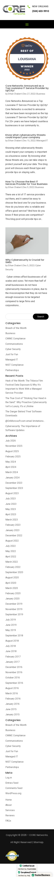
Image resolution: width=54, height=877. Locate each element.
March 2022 (11, 561)
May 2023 (10, 509)
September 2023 (14, 488)
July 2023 (10, 498)
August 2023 (12, 493)
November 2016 (13, 672)
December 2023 (13, 482)
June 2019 (10, 625)
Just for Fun (11, 354)
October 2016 (12, 677)
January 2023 (12, 530)
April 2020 (10, 582)
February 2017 (13, 656)
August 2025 (12, 451)
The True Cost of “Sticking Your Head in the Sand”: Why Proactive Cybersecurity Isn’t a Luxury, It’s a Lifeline (26, 402)
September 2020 (14, 572)
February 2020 (13, 593)
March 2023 (11, 519)
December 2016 (13, 667)
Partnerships (12, 370)
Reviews (10, 815)
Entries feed (11, 782)
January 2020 (12, 598)
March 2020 (11, 588)
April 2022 (10, 556)
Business (41, 94)
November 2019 (13, 609)
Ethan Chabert (15, 94)
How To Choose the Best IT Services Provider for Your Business (26, 183)
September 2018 (14, 635)
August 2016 (12, 688)
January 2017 (12, 661)
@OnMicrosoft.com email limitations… (25, 421)
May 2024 (10, 461)
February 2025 (13, 456)
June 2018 (10, 651)
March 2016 (11, 693)
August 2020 (12, 577)
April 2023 (10, 514)
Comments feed (13, 788)
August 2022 (12, 540)
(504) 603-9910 (40, 11)
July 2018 (10, 646)
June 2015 (10, 709)
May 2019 (10, 630)
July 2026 (10, 440)
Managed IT (42, 140)
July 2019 (10, 619)
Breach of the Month (16, 328)
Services (10, 810)
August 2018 (12, 640)
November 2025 (13, 445)
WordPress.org (13, 793)
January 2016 (12, 703)
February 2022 (13, 567)
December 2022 (13, 535)
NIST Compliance (14, 364)
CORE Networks (38, 835)
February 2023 (13, 524)
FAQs (8, 820)
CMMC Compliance (15, 338)
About (8, 805)
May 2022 (10, 551)
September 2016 (14, 683)
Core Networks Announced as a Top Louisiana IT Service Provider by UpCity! (27, 88)
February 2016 (13, 698)
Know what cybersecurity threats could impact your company (25, 136)
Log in (8, 777)
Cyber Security (13, 349)
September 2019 (14, 614)
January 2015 (12, 714)
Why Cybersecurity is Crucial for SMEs (24, 261)
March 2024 (11, 472)
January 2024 (12, 477)
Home (8, 799)
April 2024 (10, 467)
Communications (14, 343)
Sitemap (38, 842)
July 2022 (10, 546)
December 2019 (13, 603)
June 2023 (10, 504)
